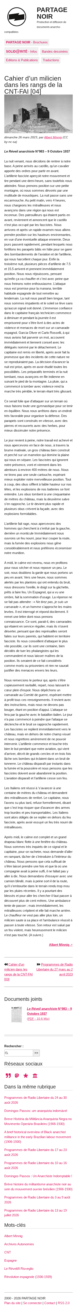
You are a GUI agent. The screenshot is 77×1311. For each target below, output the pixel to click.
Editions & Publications (22, 60)
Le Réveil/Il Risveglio (18, 1268)
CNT (7, 1252)
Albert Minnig (53, 137)
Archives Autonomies (19, 1244)
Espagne (10, 1260)
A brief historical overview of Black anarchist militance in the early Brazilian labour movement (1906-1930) (37, 1137)
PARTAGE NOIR (52, 13)
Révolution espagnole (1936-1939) (28, 1277)
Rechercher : (14, 1046)
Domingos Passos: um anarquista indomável (35, 1111)
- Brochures (27, 42)
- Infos (21, 51)
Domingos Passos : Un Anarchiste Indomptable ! (38, 1176)
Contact (49, 1303)
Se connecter (32, 1303)
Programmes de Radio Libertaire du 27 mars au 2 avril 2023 (54, 969)
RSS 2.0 (64, 1303)
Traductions (51, 60)
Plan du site (12, 1303)
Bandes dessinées (55, 51)
